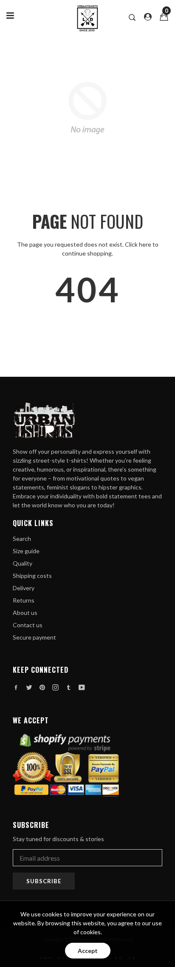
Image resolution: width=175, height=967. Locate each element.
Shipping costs (32, 575)
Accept (88, 950)
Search (22, 538)
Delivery (23, 588)
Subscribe (43, 881)
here (145, 244)
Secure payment (34, 637)
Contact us (27, 625)
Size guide (26, 551)
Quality (22, 563)
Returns (23, 600)
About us (25, 612)
